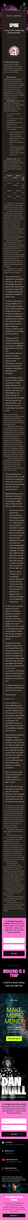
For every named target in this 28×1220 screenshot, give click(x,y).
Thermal (4, 1178)
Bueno (12, 1177)
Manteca (19, 1180)
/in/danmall (8, 1142)
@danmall (8, 1151)
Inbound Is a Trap (14, 973)
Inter (8, 1181)
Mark (17, 1178)
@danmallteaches (12, 1159)
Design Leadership (14, 15)
